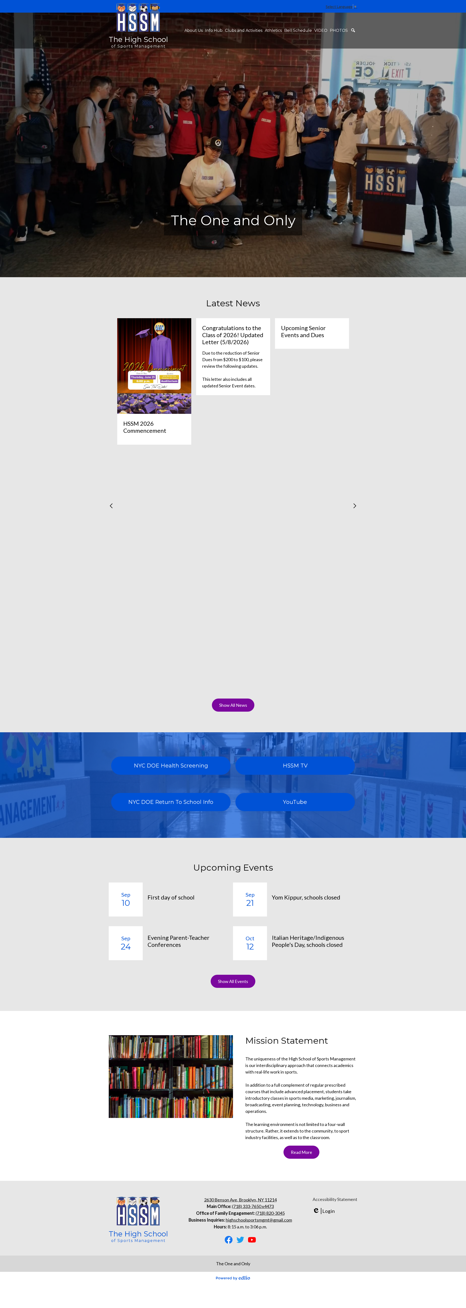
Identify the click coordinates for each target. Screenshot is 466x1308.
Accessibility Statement (335, 1199)
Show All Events (233, 981)
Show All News (233, 705)
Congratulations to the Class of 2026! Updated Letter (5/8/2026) (232, 334)
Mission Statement (286, 1040)
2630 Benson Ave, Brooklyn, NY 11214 (240, 1199)
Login (324, 1211)
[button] (193, 31)
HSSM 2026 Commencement (144, 427)
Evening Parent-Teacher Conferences (178, 941)
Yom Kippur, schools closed (306, 897)
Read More (301, 1152)
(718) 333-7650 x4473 (253, 1206)
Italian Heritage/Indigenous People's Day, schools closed (308, 941)
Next (354, 505)
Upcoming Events (233, 867)
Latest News (233, 303)
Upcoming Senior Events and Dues (303, 331)
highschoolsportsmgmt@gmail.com (259, 1220)
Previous (111, 505)
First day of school (171, 897)
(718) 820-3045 (270, 1213)
